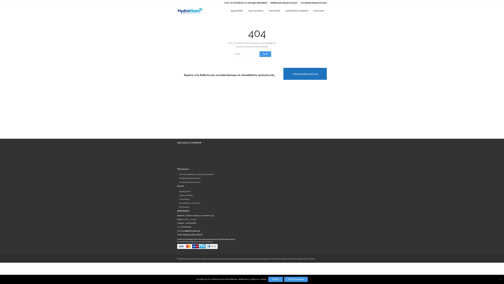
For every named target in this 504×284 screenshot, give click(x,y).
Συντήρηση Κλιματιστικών (314, 2)
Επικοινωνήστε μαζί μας (305, 74)
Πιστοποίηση (184, 199)
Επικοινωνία (184, 207)
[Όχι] (500, 279)
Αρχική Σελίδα (184, 191)
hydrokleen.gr (184, 259)
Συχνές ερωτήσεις (186, 195)
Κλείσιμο (275, 279)
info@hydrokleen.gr (191, 231)
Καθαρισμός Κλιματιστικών (284, 2)
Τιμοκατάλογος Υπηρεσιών (190, 203)
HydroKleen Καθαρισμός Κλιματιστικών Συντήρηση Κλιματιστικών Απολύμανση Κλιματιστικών (226, 259)
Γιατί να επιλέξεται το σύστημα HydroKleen (245, 2)
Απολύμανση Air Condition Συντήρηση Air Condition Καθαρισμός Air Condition (287, 259)
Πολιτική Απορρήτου (296, 279)
